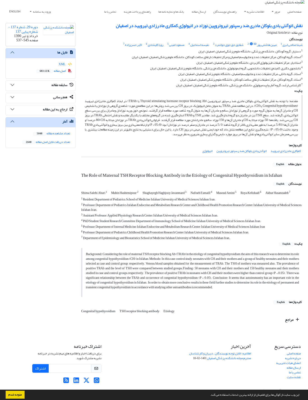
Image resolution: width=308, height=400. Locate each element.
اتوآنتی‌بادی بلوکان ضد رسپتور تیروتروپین (241, 151)
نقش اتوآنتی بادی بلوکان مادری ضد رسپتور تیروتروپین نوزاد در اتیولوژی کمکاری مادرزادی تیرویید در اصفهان (209, 25)
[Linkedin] (76, 382)
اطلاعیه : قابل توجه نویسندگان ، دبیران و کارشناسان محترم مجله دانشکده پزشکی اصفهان (220, 355)
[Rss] (66, 382)
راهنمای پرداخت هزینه (137, 12)
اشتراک (40, 368)
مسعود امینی (176, 45)
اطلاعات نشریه (255, 12)
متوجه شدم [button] (15, 394)
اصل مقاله (53, 71)
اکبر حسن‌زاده (133, 45)
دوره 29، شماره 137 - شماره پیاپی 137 (23, 29)
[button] (208, 395)
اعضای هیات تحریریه (288, 363)
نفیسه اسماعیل (199, 45)
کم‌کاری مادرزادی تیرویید (286, 151)
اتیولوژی (207, 151)
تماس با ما (110, 12)
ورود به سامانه (41, 12)
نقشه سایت (294, 377)
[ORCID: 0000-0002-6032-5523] (251, 44)
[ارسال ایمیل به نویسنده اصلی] (255, 44)
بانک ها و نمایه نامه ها (171, 12)
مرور (277, 12)
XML (62, 64)
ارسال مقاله (199, 12)
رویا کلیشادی (155, 45)
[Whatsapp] (96, 382)
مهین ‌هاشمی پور (267, 45)
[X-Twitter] (86, 382)
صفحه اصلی (294, 12)
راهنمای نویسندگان (225, 12)
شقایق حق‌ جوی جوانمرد (229, 45)
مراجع (289, 319)
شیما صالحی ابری (293, 45)
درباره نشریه (293, 358)
